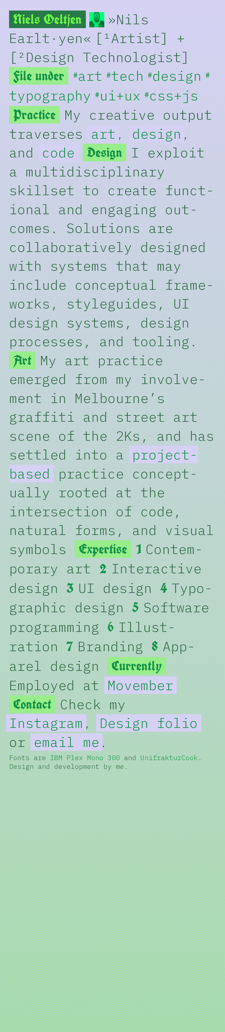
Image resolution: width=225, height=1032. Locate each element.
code (58, 152)
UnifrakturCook (169, 757)
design (156, 134)
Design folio (148, 723)
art (103, 134)
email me (66, 742)
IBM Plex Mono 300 (85, 757)
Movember (140, 685)
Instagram (46, 723)
